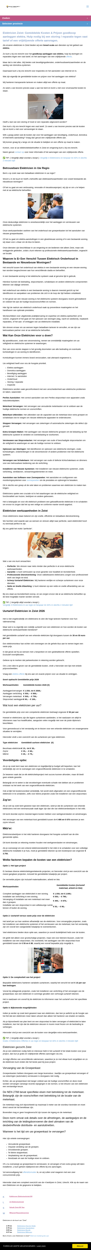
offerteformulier (29, 1172)
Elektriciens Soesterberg (25, 1228)
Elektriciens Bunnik (23, 1230)
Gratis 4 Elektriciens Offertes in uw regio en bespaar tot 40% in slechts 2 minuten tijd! (40, 1041)
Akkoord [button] (80, 1246)
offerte (69, 57)
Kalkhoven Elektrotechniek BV (20, 1196)
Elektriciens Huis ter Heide (26, 1226)
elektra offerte (18, 674)
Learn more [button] (41, 1246)
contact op (19, 152)
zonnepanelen (33, 480)
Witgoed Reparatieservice (19, 1213)
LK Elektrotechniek (16, 1202)
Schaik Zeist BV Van (17, 1207)
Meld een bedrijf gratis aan (39, 1236)
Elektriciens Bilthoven (24, 1232)
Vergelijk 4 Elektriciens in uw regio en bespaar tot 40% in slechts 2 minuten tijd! (38, 605)
